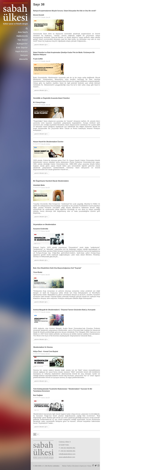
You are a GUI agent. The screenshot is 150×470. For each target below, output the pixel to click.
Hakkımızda (22, 36)
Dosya (43, 187)
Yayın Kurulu (21, 51)
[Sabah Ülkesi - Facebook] (93, 465)
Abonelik (23, 59)
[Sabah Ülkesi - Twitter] (96, 465)
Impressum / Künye (85, 466)
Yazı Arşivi (23, 40)
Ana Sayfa (23, 32)
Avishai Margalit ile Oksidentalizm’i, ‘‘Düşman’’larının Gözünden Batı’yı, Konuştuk (64, 310)
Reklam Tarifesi (66, 466)
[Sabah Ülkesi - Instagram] (98, 465)
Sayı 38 (48, 17)
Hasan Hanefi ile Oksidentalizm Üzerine (48, 142)
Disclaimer (75, 466)
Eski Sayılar (22, 47)
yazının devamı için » (41, 44)
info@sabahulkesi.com (67, 454)
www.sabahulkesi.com (67, 457)
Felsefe (43, 17)
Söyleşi (48, 144)
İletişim (24, 55)
